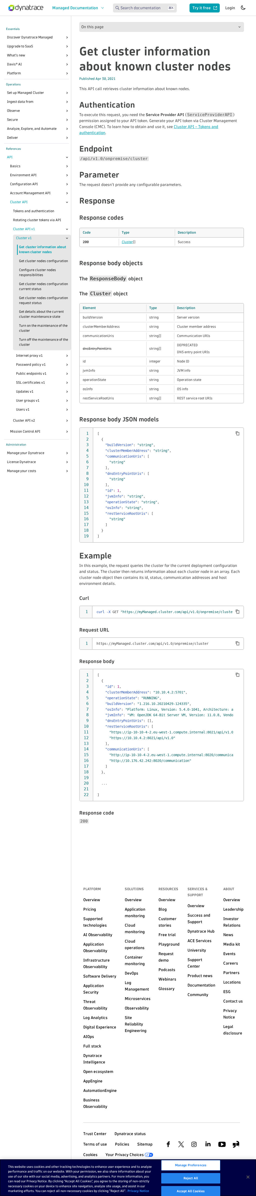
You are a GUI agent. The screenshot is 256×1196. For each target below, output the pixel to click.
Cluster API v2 (24, 420)
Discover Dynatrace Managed (30, 37)
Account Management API (30, 193)
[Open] (67, 37)
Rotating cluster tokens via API (37, 220)
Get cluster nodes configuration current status (43, 286)
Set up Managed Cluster (25, 92)
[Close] (67, 157)
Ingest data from (20, 101)
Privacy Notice (138, 1190)
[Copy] (237, 433)
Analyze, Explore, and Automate (31, 128)
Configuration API (24, 184)
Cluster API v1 (24, 229)
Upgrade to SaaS (20, 46)
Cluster (127, 242)
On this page (92, 27)
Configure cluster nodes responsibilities (37, 272)
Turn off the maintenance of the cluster (43, 342)
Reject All (191, 1178)
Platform (14, 73)
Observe (13, 110)
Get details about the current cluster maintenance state (41, 314)
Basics (15, 166)
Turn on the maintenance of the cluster (43, 328)
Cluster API (19, 202)
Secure (12, 119)
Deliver (12, 137)
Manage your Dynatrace (25, 453)
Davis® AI (14, 64)
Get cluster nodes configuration (43, 261)
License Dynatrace (21, 462)
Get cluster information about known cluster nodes (42, 249)
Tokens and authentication (33, 211)
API (9, 157)
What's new (16, 55)
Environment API (23, 175)
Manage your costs (21, 471)
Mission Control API (25, 431)
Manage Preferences (190, 1165)
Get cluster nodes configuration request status (43, 300)
